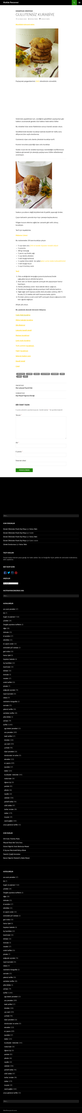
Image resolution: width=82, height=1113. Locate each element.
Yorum (19, 415)
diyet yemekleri (9, 751)
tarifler (5, 725)
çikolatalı (21, 374)
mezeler (5, 678)
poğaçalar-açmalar (9, 690)
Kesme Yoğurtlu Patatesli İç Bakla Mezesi (16, 858)
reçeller (6, 794)
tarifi (19, 376)
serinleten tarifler (8, 713)
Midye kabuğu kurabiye (24, 320)
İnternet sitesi (21, 460)
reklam (5, 698)
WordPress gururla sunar (10, 1110)
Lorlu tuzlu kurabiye (23, 340)
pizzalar (5, 686)
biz (4, 613)
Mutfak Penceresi (10, 3)
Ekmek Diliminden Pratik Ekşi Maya (14, 529)
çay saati (7, 744)
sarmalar (6, 705)
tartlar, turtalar (9, 809)
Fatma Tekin (34, 19)
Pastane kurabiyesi (22, 335)
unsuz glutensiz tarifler (10, 825)
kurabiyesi (30, 346)
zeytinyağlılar (8, 821)
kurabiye (55, 374)
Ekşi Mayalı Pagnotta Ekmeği (25, 395)
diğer (4, 628)
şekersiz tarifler (8, 709)
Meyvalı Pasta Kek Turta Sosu (12, 842)
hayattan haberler (9, 659)
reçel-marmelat (8, 694)
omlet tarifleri (7, 682)
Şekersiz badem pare (23, 356)
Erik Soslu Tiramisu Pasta (11, 839)
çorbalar (7, 748)
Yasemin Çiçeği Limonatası (11, 854)
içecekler (7, 767)
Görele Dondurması (9, 544)
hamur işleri (7, 655)
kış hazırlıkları (7, 663)
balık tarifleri (8, 736)
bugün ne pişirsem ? (9, 617)
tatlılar (6, 813)
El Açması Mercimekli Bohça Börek (14, 850)
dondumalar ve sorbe (11, 755)
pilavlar (6, 790)
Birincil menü (79, 2)
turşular (6, 817)
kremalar (6, 674)
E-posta (19, 451)
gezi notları (6, 651)
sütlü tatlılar (8, 805)
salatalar (7, 798)
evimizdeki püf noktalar (10, 648)
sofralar (5, 721)
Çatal (18, 366)
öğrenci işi (7, 782)
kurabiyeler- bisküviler (24, 11)
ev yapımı (7, 763)
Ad (17, 443)
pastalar (6, 786)
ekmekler (7, 759)
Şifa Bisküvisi (20, 325)
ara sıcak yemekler (9, 609)
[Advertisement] (41, 100)
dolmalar (6, 632)
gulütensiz (45, 374)
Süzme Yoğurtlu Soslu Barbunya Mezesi (16, 846)
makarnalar (8, 778)
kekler (6, 771)
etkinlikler (6, 640)
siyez (62, 374)
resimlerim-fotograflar (10, 701)
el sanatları (6, 636)
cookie (29, 374)
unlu (25, 376)
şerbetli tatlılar (8, 802)
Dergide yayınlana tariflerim (12, 624)
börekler (7, 740)
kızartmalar (6, 667)
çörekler (5, 621)
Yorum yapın (45, 19)
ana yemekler (8, 732)
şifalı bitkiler (7, 717)
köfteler (5, 671)
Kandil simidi (20, 361)
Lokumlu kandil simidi (24, 330)
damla (37, 374)
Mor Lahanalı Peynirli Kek (24, 387)
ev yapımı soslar (8, 644)
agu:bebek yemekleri (11, 728)
